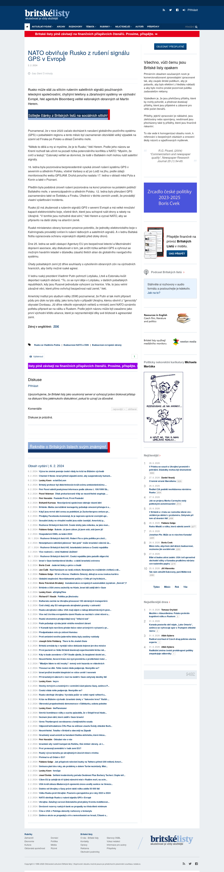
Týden (156, 586)
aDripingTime (59, 592)
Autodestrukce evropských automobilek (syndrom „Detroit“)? (96, 583)
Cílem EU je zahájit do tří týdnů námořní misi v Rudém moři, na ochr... (73, 779)
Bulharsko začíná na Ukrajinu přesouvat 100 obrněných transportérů (73, 601)
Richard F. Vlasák (47, 596)
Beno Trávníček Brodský (51, 583)
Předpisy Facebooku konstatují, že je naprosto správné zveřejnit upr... (73, 516)
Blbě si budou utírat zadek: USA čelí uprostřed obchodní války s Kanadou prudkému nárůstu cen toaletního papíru (172, 560)
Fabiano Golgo (46, 529)
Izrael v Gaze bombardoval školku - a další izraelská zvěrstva (69, 560)
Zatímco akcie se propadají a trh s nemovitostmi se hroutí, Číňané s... (73, 815)
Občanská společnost (34, 848)
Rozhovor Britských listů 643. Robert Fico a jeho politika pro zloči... (73, 538)
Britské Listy (171, 840)
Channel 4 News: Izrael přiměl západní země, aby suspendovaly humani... (75, 475)
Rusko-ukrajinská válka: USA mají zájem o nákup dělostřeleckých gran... (75, 609)
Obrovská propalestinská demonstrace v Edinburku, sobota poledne (73, 703)
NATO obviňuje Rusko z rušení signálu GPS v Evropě (65, 797)
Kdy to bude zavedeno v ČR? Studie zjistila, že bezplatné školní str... (72, 654)
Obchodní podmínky (90, 851)
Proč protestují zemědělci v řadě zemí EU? (60, 748)
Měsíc (167, 586)
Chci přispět (177, 253)
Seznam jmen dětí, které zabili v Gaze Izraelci (61, 717)
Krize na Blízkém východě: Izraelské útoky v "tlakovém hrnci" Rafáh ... (74, 699)
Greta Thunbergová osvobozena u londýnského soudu (66, 721)
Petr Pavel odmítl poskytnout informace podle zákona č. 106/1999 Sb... (74, 489)
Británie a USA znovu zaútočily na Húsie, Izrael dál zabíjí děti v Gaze (72, 587)
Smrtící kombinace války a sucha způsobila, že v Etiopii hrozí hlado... (73, 712)
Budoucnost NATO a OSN (76, 344)
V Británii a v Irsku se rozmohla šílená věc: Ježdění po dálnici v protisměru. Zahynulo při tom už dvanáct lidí (171, 515)
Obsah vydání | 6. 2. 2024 (46, 465)
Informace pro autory (116, 844)
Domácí (54, 837)
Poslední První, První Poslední (68, 498)
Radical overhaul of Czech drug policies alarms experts (172, 640)
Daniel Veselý (168, 477)
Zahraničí (28, 837)
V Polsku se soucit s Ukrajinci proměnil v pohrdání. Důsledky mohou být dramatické (170, 469)
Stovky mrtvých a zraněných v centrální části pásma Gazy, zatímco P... (74, 685)
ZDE (56, 326)
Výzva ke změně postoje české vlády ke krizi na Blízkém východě (71, 471)
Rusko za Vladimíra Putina (47, 344)
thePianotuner (60, 708)
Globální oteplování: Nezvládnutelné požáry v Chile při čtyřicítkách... (72, 578)
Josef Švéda (45, 775)
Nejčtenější (151, 455)
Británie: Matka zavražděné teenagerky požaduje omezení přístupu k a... (74, 507)
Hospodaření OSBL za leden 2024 (55, 533)
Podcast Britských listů (166, 272)
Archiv (61, 26)
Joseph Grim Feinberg (50, 641)
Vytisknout (38, 356)
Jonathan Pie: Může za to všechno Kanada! (170, 536)
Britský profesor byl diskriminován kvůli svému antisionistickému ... (73, 484)
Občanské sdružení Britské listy (58, 863)
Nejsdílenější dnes (156, 602)
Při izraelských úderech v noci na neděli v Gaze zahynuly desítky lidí (73, 676)
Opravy (83, 844)
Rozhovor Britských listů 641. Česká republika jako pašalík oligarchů (74, 556)
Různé (54, 848)
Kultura (27, 844)
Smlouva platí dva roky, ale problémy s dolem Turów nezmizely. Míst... (73, 766)
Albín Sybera (167, 635)
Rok (177, 586)
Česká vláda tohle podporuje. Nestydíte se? (60, 690)
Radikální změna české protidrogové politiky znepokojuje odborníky (171, 652)
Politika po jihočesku (68, 596)
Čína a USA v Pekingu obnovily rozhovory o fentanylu (65, 810)
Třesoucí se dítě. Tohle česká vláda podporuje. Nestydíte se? (69, 668)
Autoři (139, 26)
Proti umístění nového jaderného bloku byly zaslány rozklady (69, 636)
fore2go (57, 770)
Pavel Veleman (46, 493)
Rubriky (105, 26)
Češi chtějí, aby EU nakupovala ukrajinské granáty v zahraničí (69, 605)
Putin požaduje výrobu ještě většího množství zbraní (65, 623)
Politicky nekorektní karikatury (170, 364)
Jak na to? (154, 293)
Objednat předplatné (170, 46)
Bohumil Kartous (47, 502)
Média (54, 844)
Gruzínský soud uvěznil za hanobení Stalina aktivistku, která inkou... (72, 735)
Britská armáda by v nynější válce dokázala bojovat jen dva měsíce (72, 645)
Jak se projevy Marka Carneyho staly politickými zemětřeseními (167, 502)
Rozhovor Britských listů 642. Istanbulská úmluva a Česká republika (74, 547)
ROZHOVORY (75, 26)
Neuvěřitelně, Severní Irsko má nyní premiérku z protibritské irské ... (73, 658)
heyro (56, 681)
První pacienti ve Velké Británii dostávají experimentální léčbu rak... (72, 650)
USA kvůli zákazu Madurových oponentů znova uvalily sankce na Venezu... (76, 784)
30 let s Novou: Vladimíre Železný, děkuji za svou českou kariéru (86, 574)
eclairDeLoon (59, 480)
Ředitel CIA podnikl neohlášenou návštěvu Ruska (170, 491)
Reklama (84, 848)
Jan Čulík (43, 569)
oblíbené (132, 409)
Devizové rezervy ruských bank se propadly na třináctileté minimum (73, 806)
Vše (185, 586)
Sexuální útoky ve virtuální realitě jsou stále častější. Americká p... (72, 520)
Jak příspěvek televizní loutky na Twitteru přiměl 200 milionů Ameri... (88, 761)
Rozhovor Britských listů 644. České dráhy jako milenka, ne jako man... (74, 525)
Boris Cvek (44, 565)
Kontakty (84, 841)
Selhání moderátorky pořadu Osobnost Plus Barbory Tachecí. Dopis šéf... (89, 775)
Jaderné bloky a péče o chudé (66, 565)
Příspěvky (153, 26)
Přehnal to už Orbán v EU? (52, 757)
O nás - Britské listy (89, 837)
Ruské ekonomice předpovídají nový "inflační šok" (64, 618)
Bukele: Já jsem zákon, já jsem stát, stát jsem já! (79, 529)
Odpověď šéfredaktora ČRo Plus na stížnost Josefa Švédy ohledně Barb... (75, 725)
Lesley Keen (45, 480)
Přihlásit (192, 10)
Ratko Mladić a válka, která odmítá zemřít (172, 526)
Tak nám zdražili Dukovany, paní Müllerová (170, 573)
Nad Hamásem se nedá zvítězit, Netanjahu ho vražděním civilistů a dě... (85, 569)
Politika (54, 841)
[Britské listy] (69, 115)
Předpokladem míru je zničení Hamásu (58, 632)
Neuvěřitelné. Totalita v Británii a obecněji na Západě (65, 730)
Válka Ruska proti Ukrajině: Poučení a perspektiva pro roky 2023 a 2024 (75, 793)
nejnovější (118, 409)
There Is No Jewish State (74, 641)
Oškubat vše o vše (63, 739)
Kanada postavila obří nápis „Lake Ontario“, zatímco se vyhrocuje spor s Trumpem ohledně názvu (172, 627)
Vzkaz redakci (113, 841)
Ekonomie (29, 841)
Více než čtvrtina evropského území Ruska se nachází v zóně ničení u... (74, 614)
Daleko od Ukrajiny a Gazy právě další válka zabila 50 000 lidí (69, 788)
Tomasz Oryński (169, 609)
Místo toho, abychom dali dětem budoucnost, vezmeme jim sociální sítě (171, 547)
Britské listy (49, 14)
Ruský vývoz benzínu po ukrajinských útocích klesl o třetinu (69, 752)
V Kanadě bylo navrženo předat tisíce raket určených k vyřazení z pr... (73, 627)
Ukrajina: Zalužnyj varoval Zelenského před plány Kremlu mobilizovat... (74, 801)
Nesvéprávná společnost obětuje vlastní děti (79, 502)
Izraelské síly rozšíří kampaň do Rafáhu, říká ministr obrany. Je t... (71, 743)
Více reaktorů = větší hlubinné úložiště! (58, 551)
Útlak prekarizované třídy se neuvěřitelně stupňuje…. (81, 493)
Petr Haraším (45, 498)
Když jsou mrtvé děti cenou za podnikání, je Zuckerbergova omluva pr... (74, 511)
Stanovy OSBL (114, 837)
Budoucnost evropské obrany (107, 344)
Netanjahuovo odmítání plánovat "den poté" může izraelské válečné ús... (75, 542)
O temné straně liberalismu (165, 481)
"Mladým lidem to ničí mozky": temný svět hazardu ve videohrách (71, 663)
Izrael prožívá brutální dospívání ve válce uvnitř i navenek (67, 672)
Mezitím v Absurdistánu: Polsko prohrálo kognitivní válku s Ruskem (169, 615)
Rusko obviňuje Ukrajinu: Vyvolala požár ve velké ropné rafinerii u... (72, 694)
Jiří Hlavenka (167, 568)
